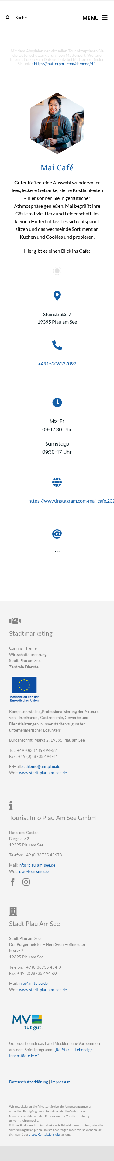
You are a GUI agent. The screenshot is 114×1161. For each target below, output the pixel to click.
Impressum (61, 1081)
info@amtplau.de (33, 983)
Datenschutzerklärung (28, 1081)
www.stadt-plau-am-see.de (43, 772)
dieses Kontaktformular (45, 1134)
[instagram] (26, 882)
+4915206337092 (57, 363)
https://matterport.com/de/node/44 (65, 63)
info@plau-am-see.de (37, 865)
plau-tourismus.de (34, 871)
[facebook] (12, 882)
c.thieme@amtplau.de (41, 766)
